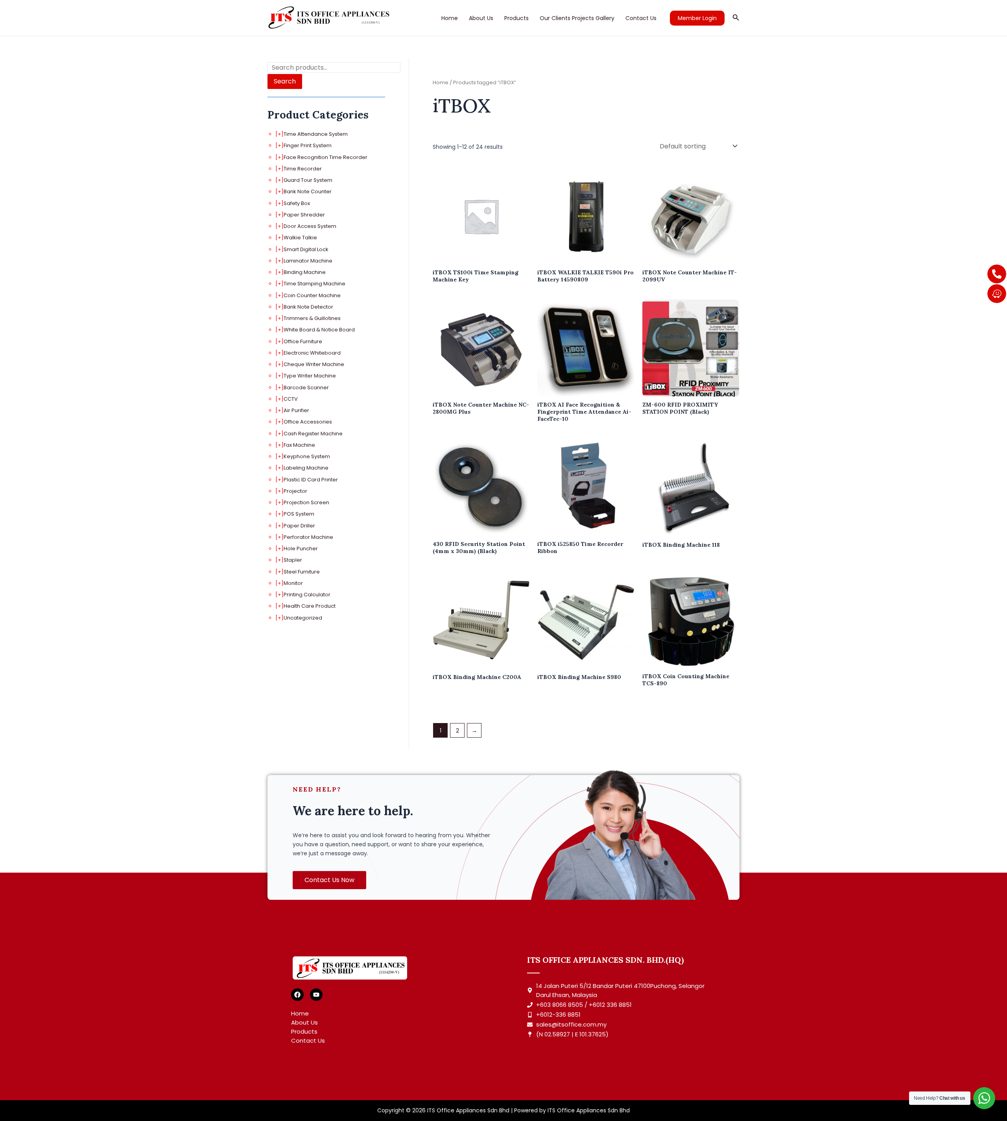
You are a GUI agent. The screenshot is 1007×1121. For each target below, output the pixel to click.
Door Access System (310, 226)
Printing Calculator (307, 594)
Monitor (293, 583)
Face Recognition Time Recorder (325, 157)
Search (285, 81)
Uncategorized (303, 618)
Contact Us (641, 18)
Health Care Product (310, 606)
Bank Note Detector (308, 307)
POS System (299, 514)
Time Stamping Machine (314, 283)
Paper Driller (299, 525)
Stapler (293, 560)
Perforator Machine (308, 537)
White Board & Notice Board (319, 329)
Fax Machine (299, 445)
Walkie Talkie (300, 237)
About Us (481, 18)
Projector (295, 491)
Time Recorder (303, 168)
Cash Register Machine (313, 433)
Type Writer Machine (310, 375)
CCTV (291, 399)
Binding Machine (305, 272)
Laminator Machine (308, 261)
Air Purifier (296, 410)
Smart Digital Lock (306, 249)
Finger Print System (308, 145)
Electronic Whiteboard (312, 353)
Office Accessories (308, 421)
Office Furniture (303, 341)
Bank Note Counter (308, 191)
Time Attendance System (316, 134)
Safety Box (297, 203)
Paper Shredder (304, 214)
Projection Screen (306, 502)
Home (449, 18)
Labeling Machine (306, 468)
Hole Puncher (301, 548)
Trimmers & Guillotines (312, 318)
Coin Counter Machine (312, 295)
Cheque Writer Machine (314, 364)
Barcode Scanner (306, 387)
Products (516, 18)
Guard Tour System (308, 180)
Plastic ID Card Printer (311, 479)
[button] (697, 18)
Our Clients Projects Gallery (577, 18)
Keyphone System (307, 456)
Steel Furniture (302, 571)
